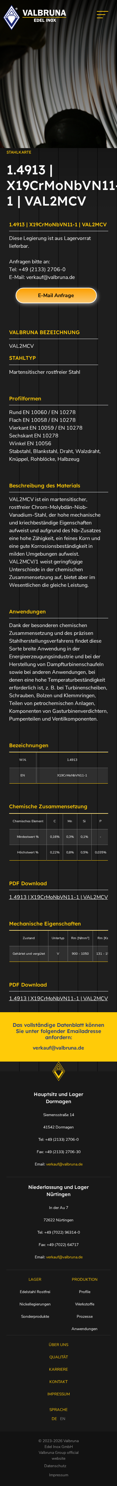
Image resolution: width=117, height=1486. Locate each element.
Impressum (58, 1394)
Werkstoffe (84, 1304)
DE (54, 1418)
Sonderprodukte (35, 1316)
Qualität (58, 1357)
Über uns (58, 1344)
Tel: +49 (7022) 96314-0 (58, 1232)
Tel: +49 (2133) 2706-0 (58, 1139)
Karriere (58, 1369)
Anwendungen (85, 1328)
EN (62, 1418)
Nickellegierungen (35, 1304)
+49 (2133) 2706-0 (42, 269)
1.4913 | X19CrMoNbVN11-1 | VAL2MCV (58, 897)
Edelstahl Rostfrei (35, 1291)
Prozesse (85, 1316)
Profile (84, 1291)
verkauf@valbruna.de (50, 277)
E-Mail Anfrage (56, 295)
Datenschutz (55, 1465)
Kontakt (58, 1381)
